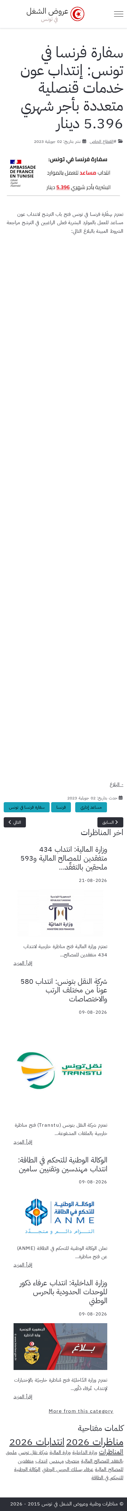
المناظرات (111, 1452)
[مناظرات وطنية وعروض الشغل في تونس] (54, 14)
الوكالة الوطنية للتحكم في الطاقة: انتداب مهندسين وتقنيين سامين (62, 1164)
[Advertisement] (63, 510)
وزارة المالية (60, 1452)
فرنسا (61, 807)
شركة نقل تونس (33, 1452)
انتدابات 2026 (36, 1441)
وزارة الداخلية (84, 1452)
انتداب (41, 1461)
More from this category (81, 1411)
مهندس (56, 1461)
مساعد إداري (91, 807)
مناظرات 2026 (94, 1441)
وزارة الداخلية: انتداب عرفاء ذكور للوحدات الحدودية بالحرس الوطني (63, 1291)
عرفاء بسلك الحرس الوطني (67, 1469)
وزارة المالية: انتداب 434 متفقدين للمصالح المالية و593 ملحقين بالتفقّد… (63, 858)
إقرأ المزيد (23, 963)
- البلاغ (116, 784)
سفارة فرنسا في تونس (26, 807)
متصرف (72, 1461)
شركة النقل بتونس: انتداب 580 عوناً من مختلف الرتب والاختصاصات (63, 990)
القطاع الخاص (101, 141)
